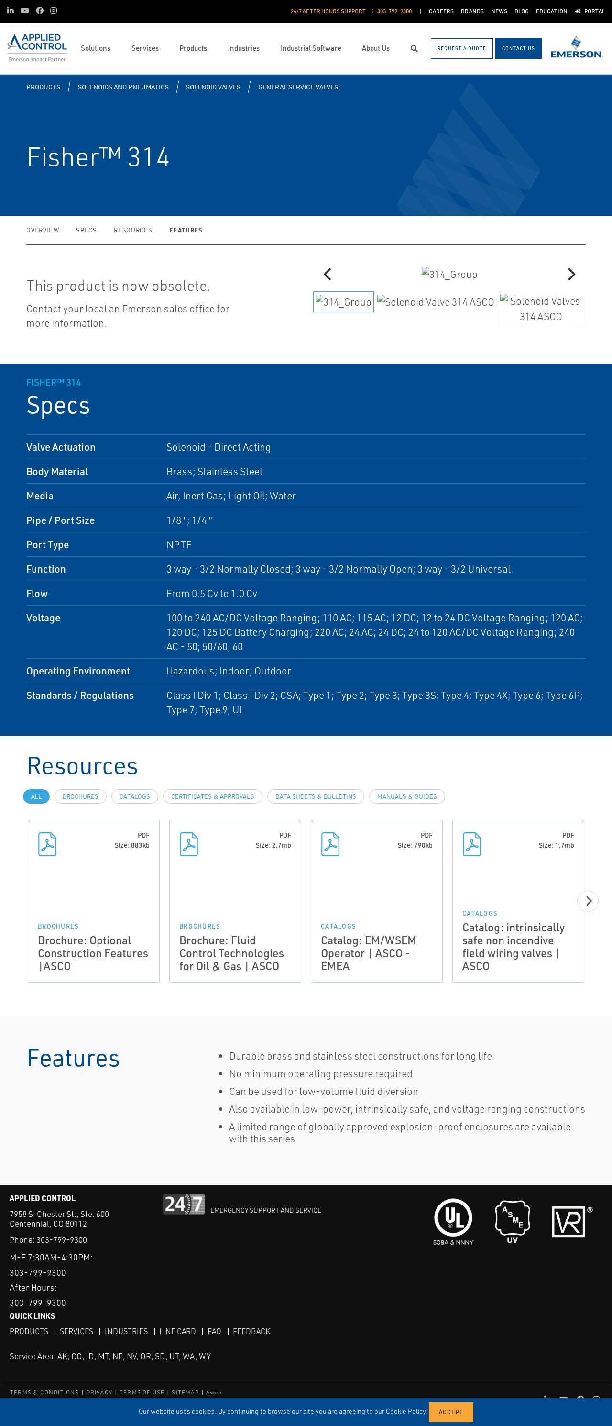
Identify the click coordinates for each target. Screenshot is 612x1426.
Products (43, 87)
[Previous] (328, 274)
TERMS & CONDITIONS (44, 1392)
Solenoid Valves (213, 87)
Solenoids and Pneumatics (123, 87)
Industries (126, 1331)
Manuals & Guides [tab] (407, 796)
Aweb (214, 1392)
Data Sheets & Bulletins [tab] (315, 796)
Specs (86, 230)
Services (76, 1331)
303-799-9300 (61, 1240)
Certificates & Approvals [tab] (212, 796)
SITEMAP (185, 1392)
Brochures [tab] (80, 796)
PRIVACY (99, 1392)
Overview (42, 230)
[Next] (570, 274)
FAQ (214, 1331)
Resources (133, 230)
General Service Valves (298, 87)
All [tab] (36, 796)
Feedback (251, 1331)
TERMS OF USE (142, 1392)
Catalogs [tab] (135, 796)
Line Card (177, 1331)
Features (185, 230)
